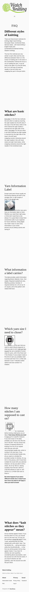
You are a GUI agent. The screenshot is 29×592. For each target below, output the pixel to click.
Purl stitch (11, 130)
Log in (14, 583)
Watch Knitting (6, 570)
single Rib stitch (17, 539)
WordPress (12, 588)
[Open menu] (14, 16)
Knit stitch (7, 119)
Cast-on (8, 437)
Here (22, 480)
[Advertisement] (14, 91)
